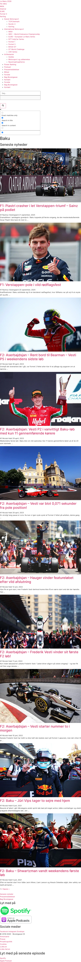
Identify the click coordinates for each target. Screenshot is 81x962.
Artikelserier (9, 54)
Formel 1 (11, 42)
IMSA (2, 6)
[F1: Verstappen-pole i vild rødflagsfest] (40, 281)
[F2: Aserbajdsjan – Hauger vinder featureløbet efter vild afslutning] (40, 574)
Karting (3, 16)
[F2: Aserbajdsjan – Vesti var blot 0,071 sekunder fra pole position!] (40, 499)
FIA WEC (3, 4)
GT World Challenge (16, 49)
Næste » (6, 889)
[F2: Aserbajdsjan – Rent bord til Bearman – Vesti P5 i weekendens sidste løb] (40, 351)
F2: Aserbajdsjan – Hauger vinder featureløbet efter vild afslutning (37, 580)
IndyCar (3, 9)
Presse (2, 939)
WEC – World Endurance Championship (24, 34)
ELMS (2, 11)
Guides (11, 57)
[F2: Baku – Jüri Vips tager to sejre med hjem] (40, 796)
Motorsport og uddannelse (19, 59)
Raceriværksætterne (16, 62)
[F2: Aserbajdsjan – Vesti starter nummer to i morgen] (40, 722)
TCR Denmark (14, 21)
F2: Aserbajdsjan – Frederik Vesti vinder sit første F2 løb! (39, 654)
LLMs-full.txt (5, 949)
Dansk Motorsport (11, 19)
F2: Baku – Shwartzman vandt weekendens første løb (39, 873)
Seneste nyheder (6, 894)
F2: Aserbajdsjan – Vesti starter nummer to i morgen (35, 728)
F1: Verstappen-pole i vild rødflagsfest (30, 285)
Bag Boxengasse (10, 77)
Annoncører (4, 936)
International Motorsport (14, 29)
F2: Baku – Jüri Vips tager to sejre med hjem (35, 801)
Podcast (7, 67)
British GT (12, 47)
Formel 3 (3, 14)
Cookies (3, 944)
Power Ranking (10, 64)
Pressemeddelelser (11, 69)
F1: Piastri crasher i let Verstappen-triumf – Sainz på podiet (39, 208)
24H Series (12, 52)
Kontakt (7, 80)
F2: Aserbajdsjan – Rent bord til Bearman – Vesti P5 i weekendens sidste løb (38, 357)
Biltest (6, 72)
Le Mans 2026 (5, 1)
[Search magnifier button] (3, 105)
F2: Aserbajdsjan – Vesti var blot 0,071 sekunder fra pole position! (38, 505)
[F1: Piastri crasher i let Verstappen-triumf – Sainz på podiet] (40, 202)
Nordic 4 (11, 24)
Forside (7, 75)
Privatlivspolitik (6, 942)
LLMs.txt (3, 947)
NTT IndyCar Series (16, 39)
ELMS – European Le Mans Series (21, 37)
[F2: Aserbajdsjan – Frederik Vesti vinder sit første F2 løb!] (40, 648)
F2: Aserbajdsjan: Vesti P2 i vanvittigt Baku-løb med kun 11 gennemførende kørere (37, 431)
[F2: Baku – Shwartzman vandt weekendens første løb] (40, 867)
